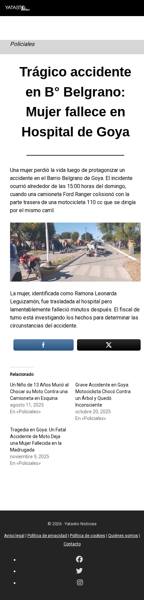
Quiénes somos (123, 535)
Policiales (22, 44)
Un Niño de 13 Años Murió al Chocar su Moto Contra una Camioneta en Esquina (39, 391)
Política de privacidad (47, 535)
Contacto (72, 544)
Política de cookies (87, 535)
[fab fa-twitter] (79, 571)
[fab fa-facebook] (79, 560)
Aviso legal (14, 535)
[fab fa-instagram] (80, 583)
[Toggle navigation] (134, 8)
